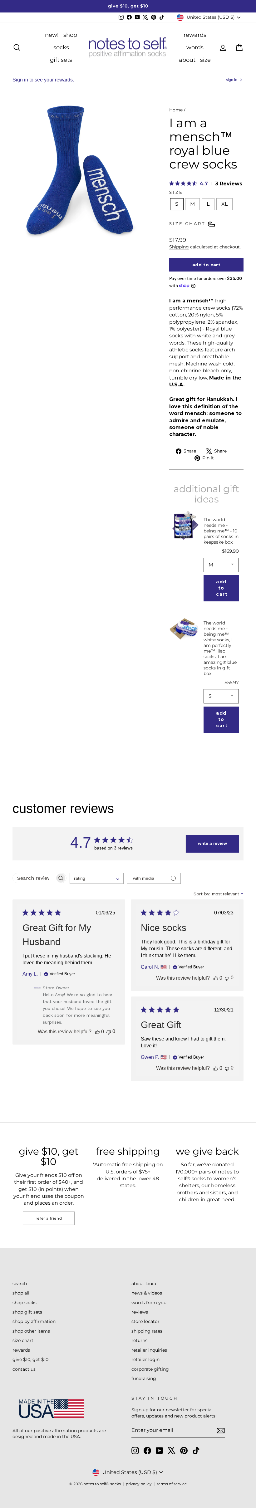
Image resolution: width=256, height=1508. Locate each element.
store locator (145, 1321)
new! (52, 35)
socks (61, 47)
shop (70, 35)
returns (139, 1340)
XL (224, 204)
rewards (195, 35)
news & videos (146, 1292)
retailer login (145, 1359)
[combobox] (97, 878)
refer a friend (49, 1218)
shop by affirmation (34, 1321)
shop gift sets (27, 1312)
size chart (22, 1340)
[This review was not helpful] (108, 1032)
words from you (148, 1302)
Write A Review (212, 843)
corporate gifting (150, 1369)
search (19, 1283)
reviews (139, 1312)
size (205, 59)
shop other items (31, 1331)
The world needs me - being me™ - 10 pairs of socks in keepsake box (221, 531)
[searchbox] (34, 878)
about (187, 59)
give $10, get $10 (30, 1359)
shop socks (24, 1302)
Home (176, 109)
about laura (143, 1283)
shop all (20, 1292)
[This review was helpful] (97, 1032)
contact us (24, 1369)
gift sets (61, 59)
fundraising (143, 1378)
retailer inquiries (149, 1350)
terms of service (172, 1483)
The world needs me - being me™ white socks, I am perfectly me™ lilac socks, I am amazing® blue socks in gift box (220, 648)
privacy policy (139, 1483)
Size (176, 192)
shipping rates (146, 1331)
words (195, 47)
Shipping (179, 246)
